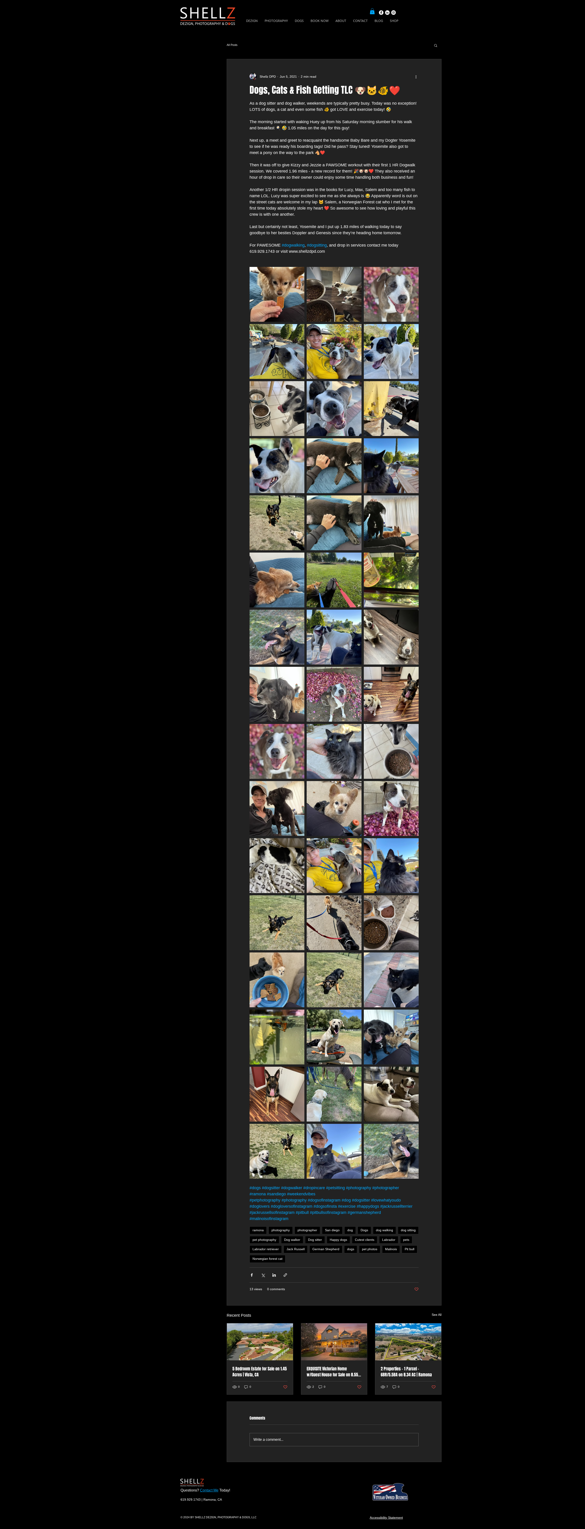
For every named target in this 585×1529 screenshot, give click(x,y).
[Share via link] (285, 1275)
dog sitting (408, 1230)
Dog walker (292, 1240)
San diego (332, 1230)
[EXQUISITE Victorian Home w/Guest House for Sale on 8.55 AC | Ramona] (334, 1341)
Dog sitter (315, 1240)
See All (436, 1314)
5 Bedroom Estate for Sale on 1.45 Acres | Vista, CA (259, 1372)
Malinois (391, 1249)
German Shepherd (325, 1249)
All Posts (232, 45)
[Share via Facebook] (252, 1275)
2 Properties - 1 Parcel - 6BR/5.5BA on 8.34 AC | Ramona (406, 1372)
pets (406, 1240)
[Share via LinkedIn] (274, 1275)
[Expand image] (277, 294)
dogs (350, 1249)
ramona (258, 1230)
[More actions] (416, 76)
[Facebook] (381, 12)
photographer (307, 1230)
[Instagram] (393, 12)
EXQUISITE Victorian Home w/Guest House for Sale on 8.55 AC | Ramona (332, 1372)
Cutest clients (364, 1240)
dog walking (384, 1230)
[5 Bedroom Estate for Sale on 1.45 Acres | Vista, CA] (260, 1341)
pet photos (369, 1249)
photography (280, 1230)
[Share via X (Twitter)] (263, 1275)
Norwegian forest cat (267, 1258)
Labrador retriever (266, 1249)
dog (350, 1230)
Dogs (364, 1230)
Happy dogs (338, 1240)
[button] (372, 11)
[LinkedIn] (387, 12)
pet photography (264, 1240)
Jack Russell (296, 1249)
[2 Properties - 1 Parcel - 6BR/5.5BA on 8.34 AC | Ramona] (408, 1341)
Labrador (388, 1240)
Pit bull (409, 1249)
